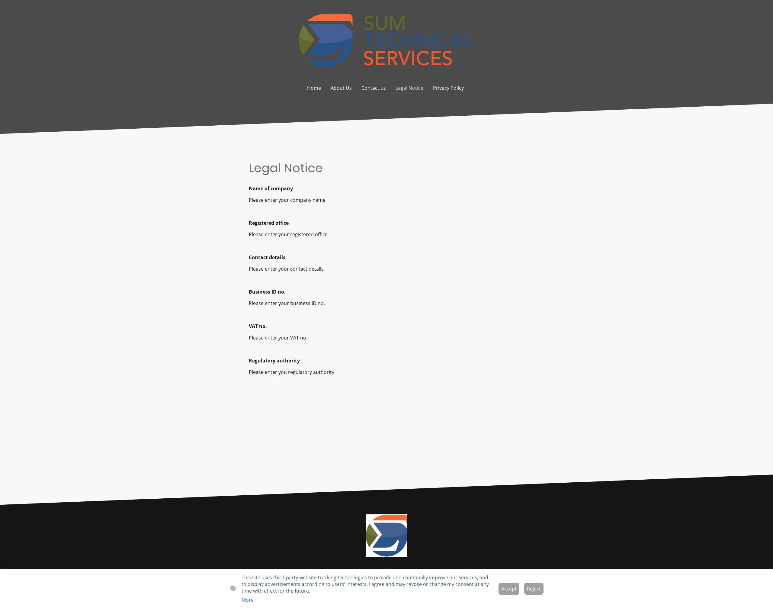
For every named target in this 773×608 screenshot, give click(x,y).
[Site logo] (386, 40)
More (248, 600)
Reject (534, 588)
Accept (509, 588)
